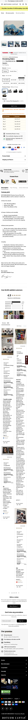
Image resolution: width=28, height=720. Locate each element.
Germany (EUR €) (7, 698)
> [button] (18, 593)
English (16, 698)
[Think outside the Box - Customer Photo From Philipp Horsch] (6, 313)
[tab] (4, 188)
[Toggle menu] (2, 4)
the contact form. (22, 599)
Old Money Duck (19, 577)
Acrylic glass (13, 71)
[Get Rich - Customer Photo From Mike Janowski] (16, 317)
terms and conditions (13, 626)
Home (2, 13)
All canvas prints (10, 13)
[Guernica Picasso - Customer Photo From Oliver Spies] (11, 313)
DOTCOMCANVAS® (9, 713)
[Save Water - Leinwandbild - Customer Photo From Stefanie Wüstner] (16, 313)
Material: (6, 68)
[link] (14, 181)
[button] (4, 442)
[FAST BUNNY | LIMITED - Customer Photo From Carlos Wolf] (11, 317)
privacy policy (20, 624)
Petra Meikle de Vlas (11, 61)
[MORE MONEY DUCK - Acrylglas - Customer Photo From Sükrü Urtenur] (6, 317)
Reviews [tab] (4, 323)
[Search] (20, 4)
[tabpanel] (14, 236)
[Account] (23, 4)
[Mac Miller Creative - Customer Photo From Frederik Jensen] (21, 317)
